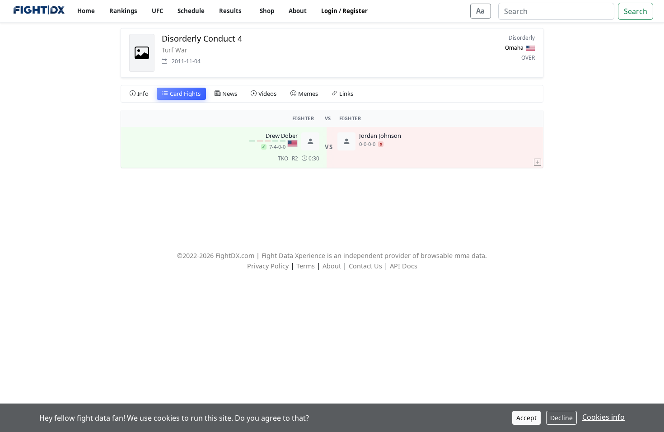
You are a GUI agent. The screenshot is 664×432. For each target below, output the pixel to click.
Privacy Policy (268, 266)
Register (355, 11)
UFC (157, 11)
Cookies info (603, 417)
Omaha (514, 47)
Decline (561, 417)
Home (86, 11)
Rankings (123, 11)
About (298, 11)
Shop (267, 11)
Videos (267, 93)
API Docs (403, 266)
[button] (537, 147)
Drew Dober (282, 136)
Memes (308, 93)
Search (635, 11)
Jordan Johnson (380, 136)
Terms (305, 266)
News (229, 93)
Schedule (191, 11)
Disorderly (522, 37)
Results (230, 11)
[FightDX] (38, 11)
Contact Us (365, 266)
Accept (526, 417)
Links (346, 93)
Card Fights (185, 93)
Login (329, 11)
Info (143, 93)
